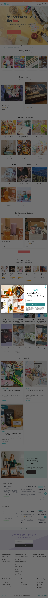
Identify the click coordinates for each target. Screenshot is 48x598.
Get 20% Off (35, 304)
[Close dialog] (45, 286)
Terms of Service (28, 309)
